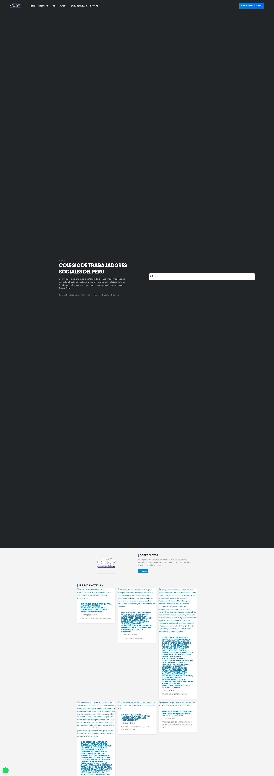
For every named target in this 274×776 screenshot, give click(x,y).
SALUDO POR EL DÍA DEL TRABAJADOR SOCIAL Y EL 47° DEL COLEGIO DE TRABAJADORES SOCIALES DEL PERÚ (135, 717)
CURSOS (62, 6)
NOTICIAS (94, 6)
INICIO (32, 6)
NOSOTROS (43, 6)
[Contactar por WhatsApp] (6, 770)
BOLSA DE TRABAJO (79, 6)
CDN (54, 6)
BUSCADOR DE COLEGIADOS (251, 6)
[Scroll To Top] (270, 773)
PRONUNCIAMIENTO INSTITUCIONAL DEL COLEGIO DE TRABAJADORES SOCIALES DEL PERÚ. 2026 (177, 713)
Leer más (143, 571)
